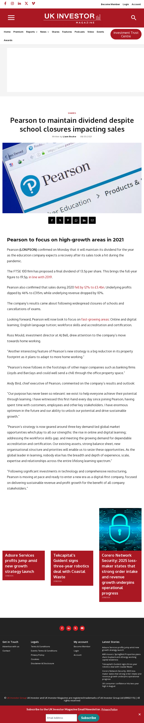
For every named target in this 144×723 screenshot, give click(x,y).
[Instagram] (12, 3)
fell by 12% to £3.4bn (89, 287)
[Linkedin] (19, 3)
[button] (133, 18)
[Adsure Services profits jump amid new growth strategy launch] (23, 529)
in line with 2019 (40, 277)
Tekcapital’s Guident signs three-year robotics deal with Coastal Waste (71, 566)
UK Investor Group (17, 697)
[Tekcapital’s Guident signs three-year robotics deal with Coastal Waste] (72, 529)
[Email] (92, 220)
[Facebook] (5, 3)
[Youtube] (82, 628)
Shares (72, 113)
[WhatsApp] (76, 220)
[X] (26, 3)
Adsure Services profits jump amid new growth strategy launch (120, 648)
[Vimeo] (33, 3)
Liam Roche (69, 136)
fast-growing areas (95, 319)
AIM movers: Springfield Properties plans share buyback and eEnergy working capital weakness (121, 657)
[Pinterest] (67, 220)
